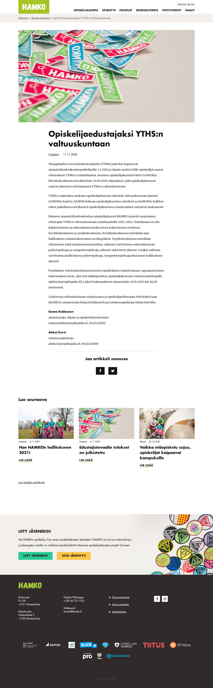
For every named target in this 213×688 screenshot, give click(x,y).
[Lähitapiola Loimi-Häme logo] (118, 656)
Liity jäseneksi (35, 555)
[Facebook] (157, 599)
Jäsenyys (109, 10)
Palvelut (125, 10)
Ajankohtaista (40, 18)
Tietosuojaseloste (120, 597)
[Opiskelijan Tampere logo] (125, 645)
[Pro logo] (87, 656)
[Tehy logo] (99, 656)
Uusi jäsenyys (74, 555)
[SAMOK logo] (53, 645)
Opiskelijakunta (86, 10)
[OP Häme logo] (180, 645)
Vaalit (190, 10)
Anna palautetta (120, 605)
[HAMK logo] (30, 645)
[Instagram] (165, 599)
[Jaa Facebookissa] (100, 371)
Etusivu (23, 18)
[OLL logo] (71, 645)
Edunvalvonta (147, 10)
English (182, 5)
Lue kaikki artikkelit (31, 482)
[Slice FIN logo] (88, 645)
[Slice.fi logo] (105, 645)
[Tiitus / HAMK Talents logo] (153, 645)
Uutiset (53, 154)
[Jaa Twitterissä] (112, 371)
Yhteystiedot (171, 10)
